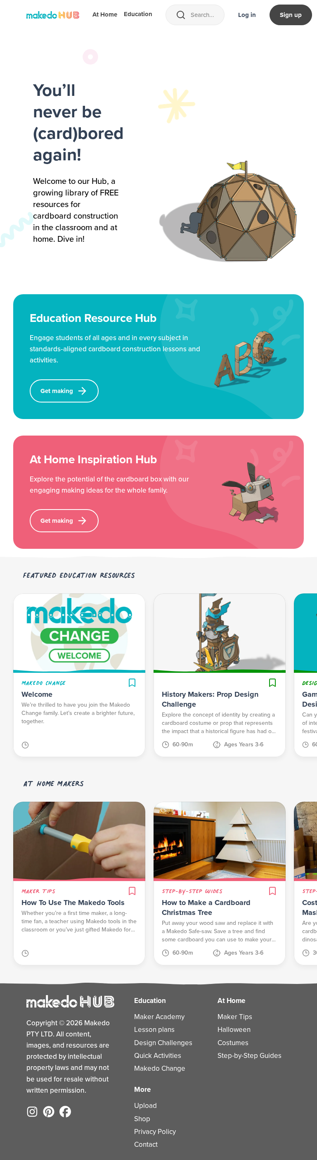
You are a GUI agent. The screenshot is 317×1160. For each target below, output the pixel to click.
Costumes (233, 1043)
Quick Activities (157, 1055)
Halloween (234, 1029)
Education (138, 14)
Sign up (291, 14)
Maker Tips (235, 1017)
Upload (145, 1105)
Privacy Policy (155, 1132)
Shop (142, 1119)
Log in (247, 14)
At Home (104, 14)
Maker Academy (159, 1017)
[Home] (52, 15)
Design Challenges (163, 1043)
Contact (146, 1144)
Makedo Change (159, 1068)
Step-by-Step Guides (250, 1055)
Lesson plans (154, 1029)
